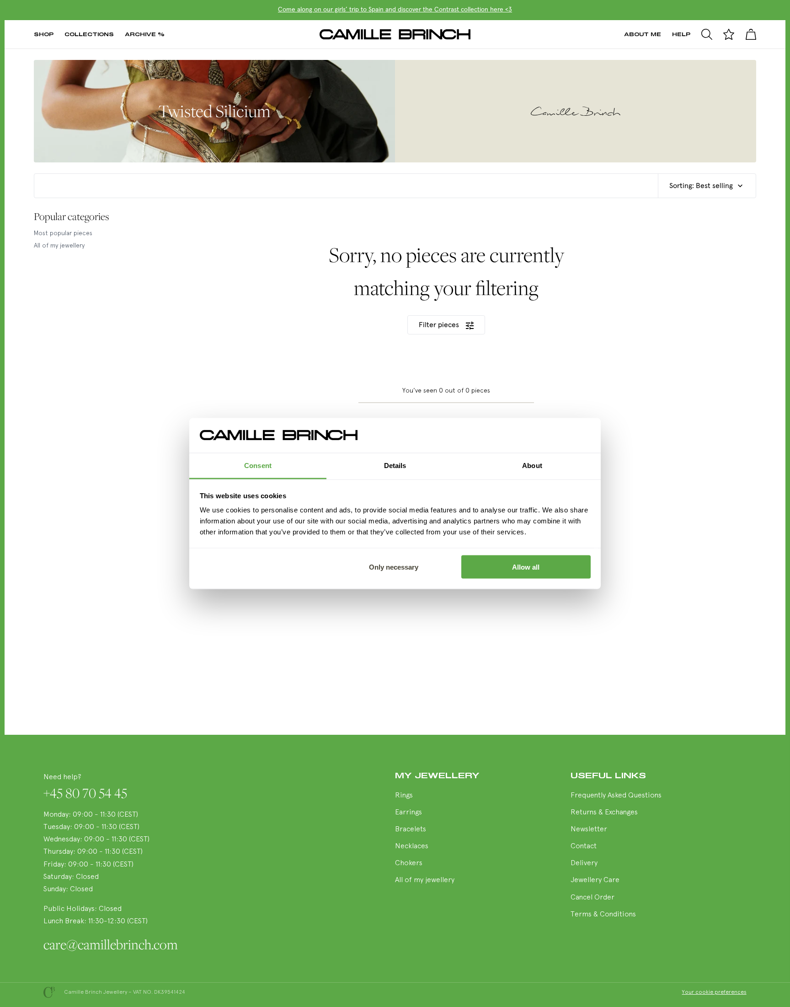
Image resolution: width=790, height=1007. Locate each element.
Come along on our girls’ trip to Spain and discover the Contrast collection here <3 (395, 9)
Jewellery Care (595, 880)
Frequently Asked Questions (616, 795)
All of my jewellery (59, 246)
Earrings (408, 812)
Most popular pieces (63, 234)
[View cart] (750, 34)
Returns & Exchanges (604, 812)
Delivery (584, 863)
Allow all (525, 567)
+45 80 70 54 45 (85, 793)
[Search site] (706, 34)
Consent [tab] (258, 465)
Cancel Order (592, 897)
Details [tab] (395, 465)
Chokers (408, 863)
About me (642, 34)
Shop (43, 34)
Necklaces (411, 846)
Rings (404, 795)
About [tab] (532, 465)
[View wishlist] (728, 34)
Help (681, 34)
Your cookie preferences (714, 992)
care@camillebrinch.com (110, 944)
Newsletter (589, 829)
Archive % (145, 34)
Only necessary (393, 567)
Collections (89, 34)
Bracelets (410, 829)
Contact (584, 846)
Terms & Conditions (603, 914)
